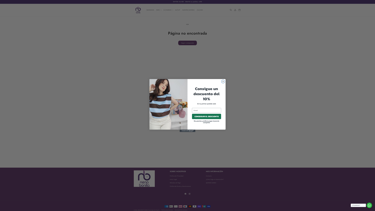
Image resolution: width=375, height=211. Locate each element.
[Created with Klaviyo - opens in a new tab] (187, 131)
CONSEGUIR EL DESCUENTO (206, 116)
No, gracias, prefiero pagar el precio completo (206, 122)
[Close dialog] (223, 81)
